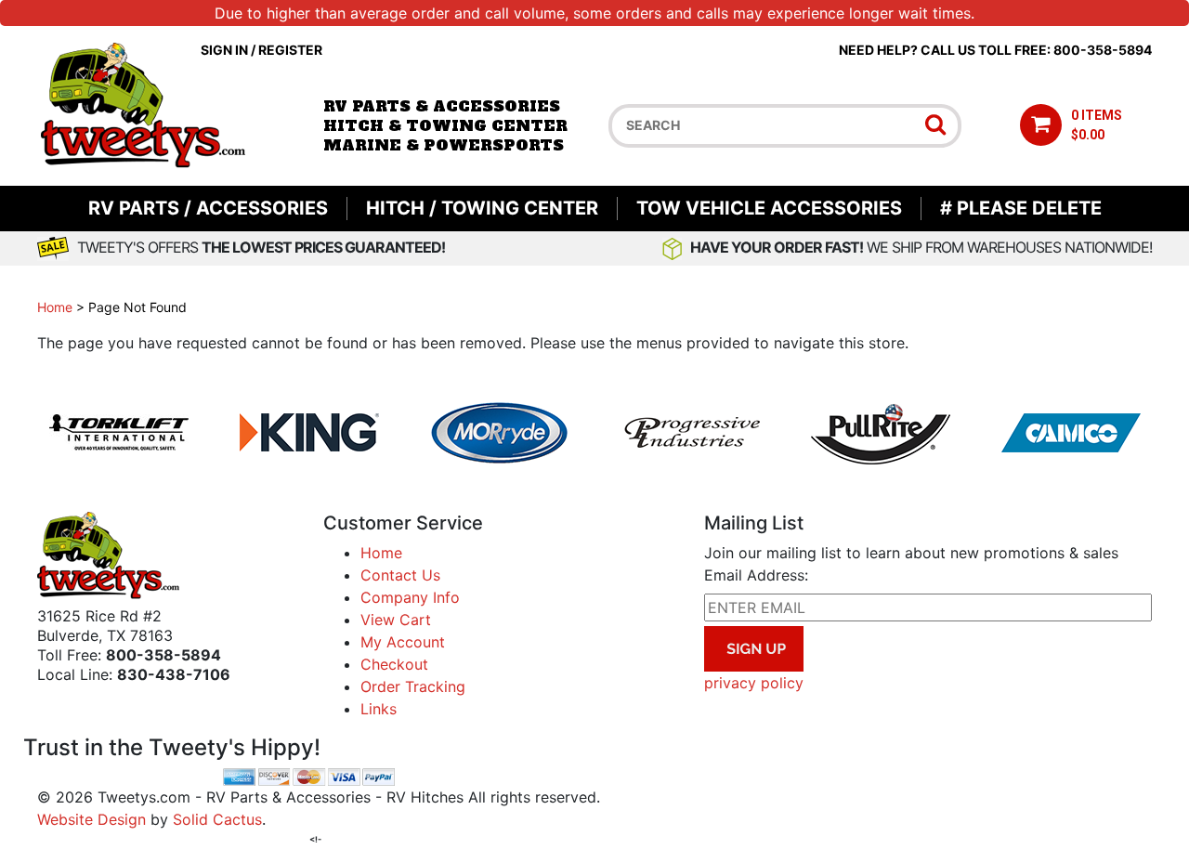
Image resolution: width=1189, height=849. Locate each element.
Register (290, 50)
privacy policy (754, 682)
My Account (402, 642)
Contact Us (400, 575)
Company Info (410, 597)
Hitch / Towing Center (482, 208)
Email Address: (756, 575)
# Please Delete (1021, 208)
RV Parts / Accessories (208, 208)
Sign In (224, 50)
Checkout (394, 664)
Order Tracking (412, 686)
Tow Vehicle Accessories (769, 208)
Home (54, 307)
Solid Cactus (217, 819)
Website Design (91, 819)
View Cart (395, 619)
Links (378, 708)
